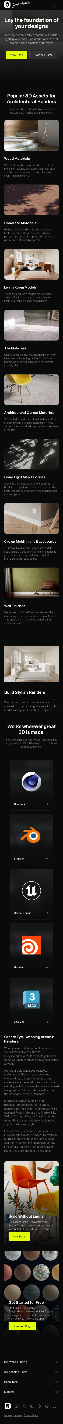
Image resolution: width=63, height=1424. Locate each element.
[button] (55, 5)
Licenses (17, 1415)
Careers (8, 1415)
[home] (17, 5)
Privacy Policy (31, 1415)
